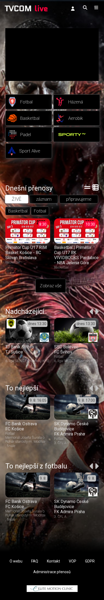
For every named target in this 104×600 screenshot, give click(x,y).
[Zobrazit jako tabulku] (87, 187)
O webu (16, 561)
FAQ (34, 561)
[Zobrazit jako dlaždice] (96, 187)
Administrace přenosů (52, 572)
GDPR (90, 561)
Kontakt (53, 561)
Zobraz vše (51, 285)
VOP (72, 561)
